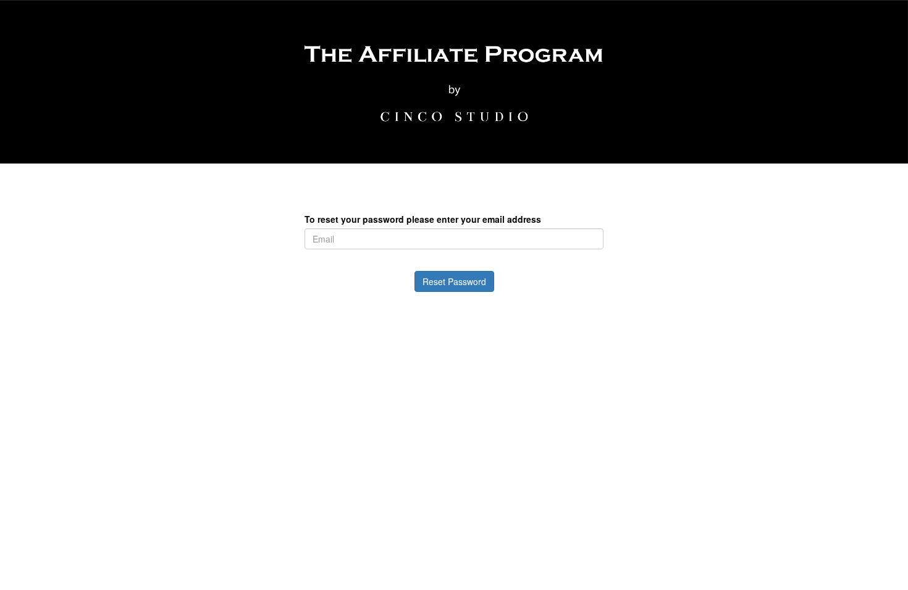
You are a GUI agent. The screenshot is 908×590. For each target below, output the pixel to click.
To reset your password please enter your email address (423, 219)
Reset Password (454, 281)
